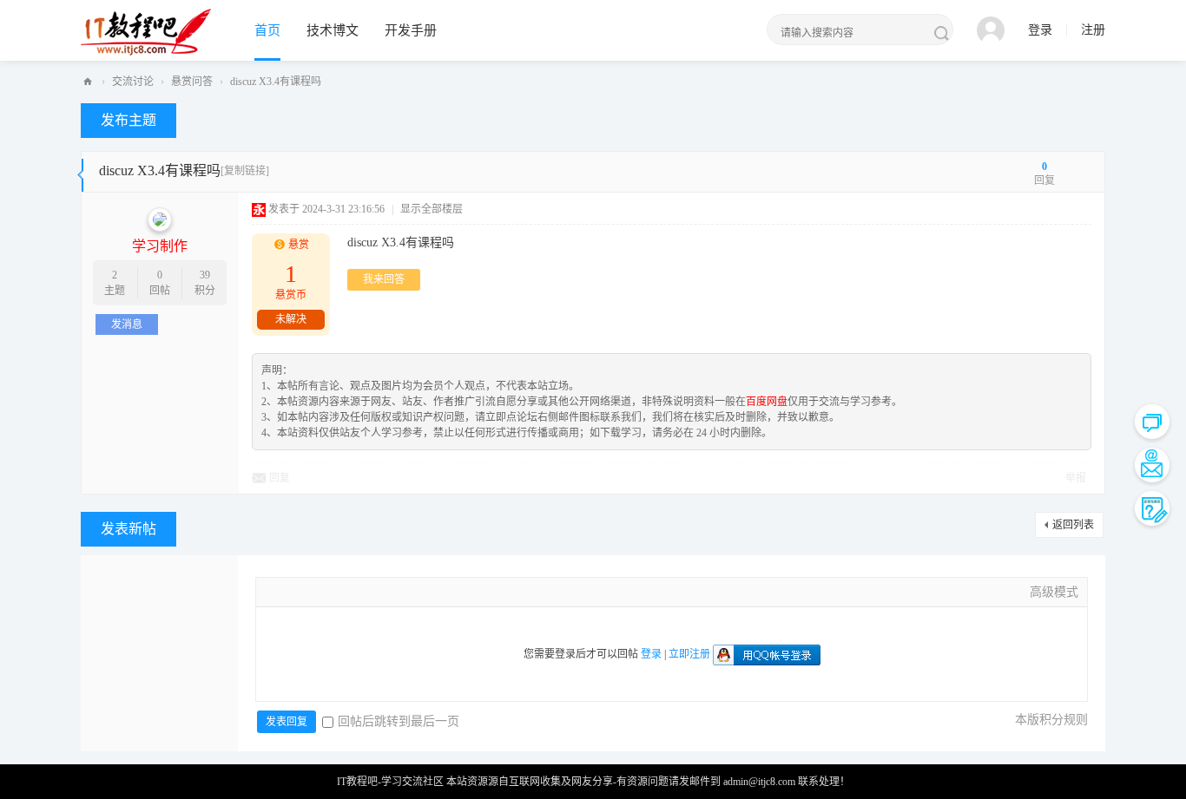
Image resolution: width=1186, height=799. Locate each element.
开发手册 (411, 30)
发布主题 (128, 120)
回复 (279, 478)
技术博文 (332, 30)
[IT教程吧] (146, 31)
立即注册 (689, 654)
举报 (1075, 478)
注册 (1093, 29)
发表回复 (286, 722)
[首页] (88, 82)
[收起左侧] (80, 171)
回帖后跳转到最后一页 (398, 721)
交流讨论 (133, 81)
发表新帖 (128, 528)
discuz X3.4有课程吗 (275, 81)
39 (205, 275)
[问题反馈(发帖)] (1152, 508)
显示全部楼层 (431, 209)
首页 (267, 30)
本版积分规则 (1051, 719)
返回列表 (1073, 525)
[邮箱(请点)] (1152, 465)
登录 (1040, 29)
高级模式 (1054, 592)
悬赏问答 (192, 81)
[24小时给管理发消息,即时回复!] (1152, 421)
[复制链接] (245, 171)
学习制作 (160, 246)
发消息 (126, 324)
